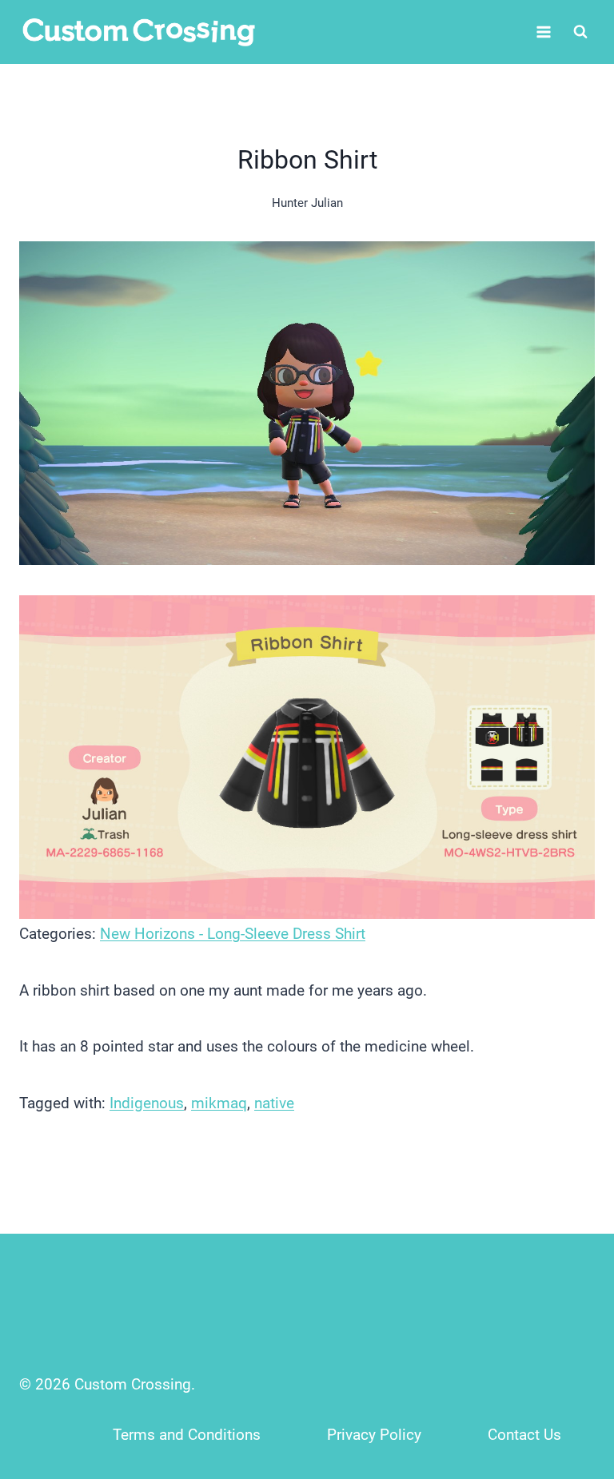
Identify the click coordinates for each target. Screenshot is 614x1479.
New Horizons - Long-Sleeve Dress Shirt (232, 933)
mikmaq (219, 1103)
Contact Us (524, 1434)
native (274, 1103)
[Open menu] (543, 31)
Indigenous (147, 1103)
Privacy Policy (374, 1434)
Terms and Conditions (187, 1434)
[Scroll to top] (567, 1361)
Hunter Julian (307, 203)
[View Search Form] (580, 32)
